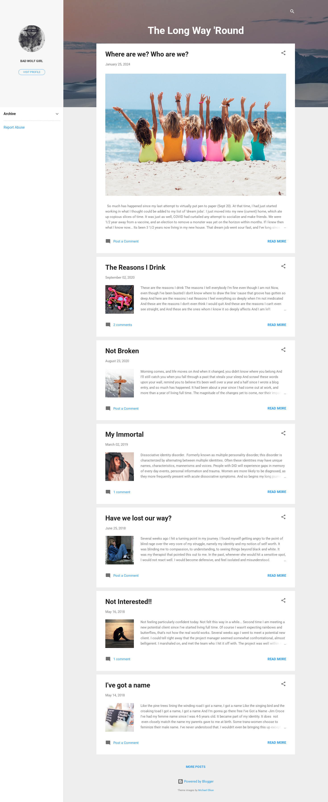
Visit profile (31, 72)
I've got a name (127, 685)
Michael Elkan (206, 790)
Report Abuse (14, 127)
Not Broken (122, 351)
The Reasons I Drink (135, 267)
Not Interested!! (128, 602)
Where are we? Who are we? (147, 54)
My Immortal (124, 434)
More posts (196, 767)
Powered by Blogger (198, 781)
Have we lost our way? (138, 518)
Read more (277, 241)
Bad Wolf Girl (31, 61)
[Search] (292, 12)
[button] (283, 53)
